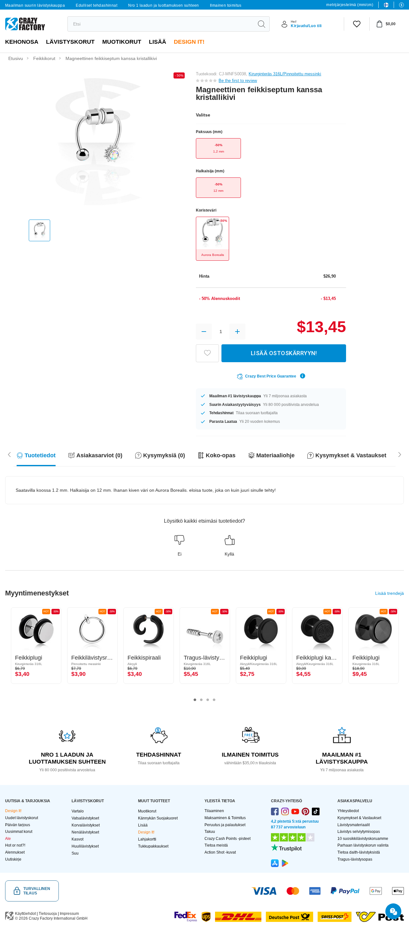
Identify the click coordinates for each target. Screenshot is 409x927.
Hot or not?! (15, 845)
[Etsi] (261, 24)
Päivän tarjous (17, 825)
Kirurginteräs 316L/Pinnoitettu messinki (285, 73)
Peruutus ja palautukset (224, 825)
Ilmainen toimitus (226, 5)
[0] (357, 24)
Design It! (189, 42)
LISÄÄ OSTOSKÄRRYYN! (284, 353)
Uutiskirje (13, 859)
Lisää (157, 42)
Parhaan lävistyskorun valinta (363, 845)
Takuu (209, 831)
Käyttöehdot (25, 913)
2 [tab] (201, 700)
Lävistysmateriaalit (353, 825)
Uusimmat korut (18, 831)
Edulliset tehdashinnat (96, 5)
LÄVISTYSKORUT (70, 42)
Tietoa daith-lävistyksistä (358, 852)
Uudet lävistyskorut (21, 818)
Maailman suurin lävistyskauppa (35, 5)
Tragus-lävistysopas (354, 859)
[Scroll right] (9, 454)
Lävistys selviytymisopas (358, 831)
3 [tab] (207, 700)
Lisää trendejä (389, 593)
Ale (8, 838)
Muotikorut (121, 42)
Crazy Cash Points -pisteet (227, 838)
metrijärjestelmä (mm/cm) (349, 5)
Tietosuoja (48, 913)
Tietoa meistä (216, 845)
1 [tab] (195, 700)
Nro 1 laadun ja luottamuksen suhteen (163, 5)
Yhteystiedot (348, 811)
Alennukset (15, 852)
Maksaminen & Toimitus (225, 818)
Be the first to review (238, 80)
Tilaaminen (214, 811)
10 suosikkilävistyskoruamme (362, 838)
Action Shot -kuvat (220, 852)
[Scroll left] (400, 454)
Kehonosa (21, 42)
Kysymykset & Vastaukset (359, 818)
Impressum (69, 913)
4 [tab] (214, 700)
